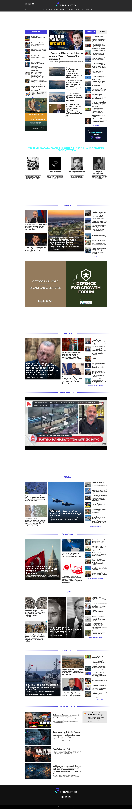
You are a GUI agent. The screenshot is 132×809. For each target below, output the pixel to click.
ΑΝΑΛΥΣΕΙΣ (89, 9)
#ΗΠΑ (90, 148)
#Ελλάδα (45, 148)
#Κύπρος (99, 148)
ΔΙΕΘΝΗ (42, 9)
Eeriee (75, 806)
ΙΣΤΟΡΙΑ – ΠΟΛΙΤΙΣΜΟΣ (76, 9)
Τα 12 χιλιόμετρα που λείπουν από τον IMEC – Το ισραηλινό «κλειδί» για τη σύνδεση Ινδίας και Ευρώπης (55, 176)
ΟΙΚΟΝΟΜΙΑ (63, 9)
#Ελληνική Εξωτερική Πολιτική (68, 148)
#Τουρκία (70, 150)
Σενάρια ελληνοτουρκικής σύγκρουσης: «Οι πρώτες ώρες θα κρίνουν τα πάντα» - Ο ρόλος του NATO (99, 176)
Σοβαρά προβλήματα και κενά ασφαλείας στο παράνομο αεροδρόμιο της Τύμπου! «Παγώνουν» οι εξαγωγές (33, 176)
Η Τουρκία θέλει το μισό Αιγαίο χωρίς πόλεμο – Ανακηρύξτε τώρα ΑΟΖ (77, 176)
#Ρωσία (60, 150)
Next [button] (44, 128)
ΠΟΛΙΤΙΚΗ (49, 9)
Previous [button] (41, 128)
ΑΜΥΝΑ (56, 9)
